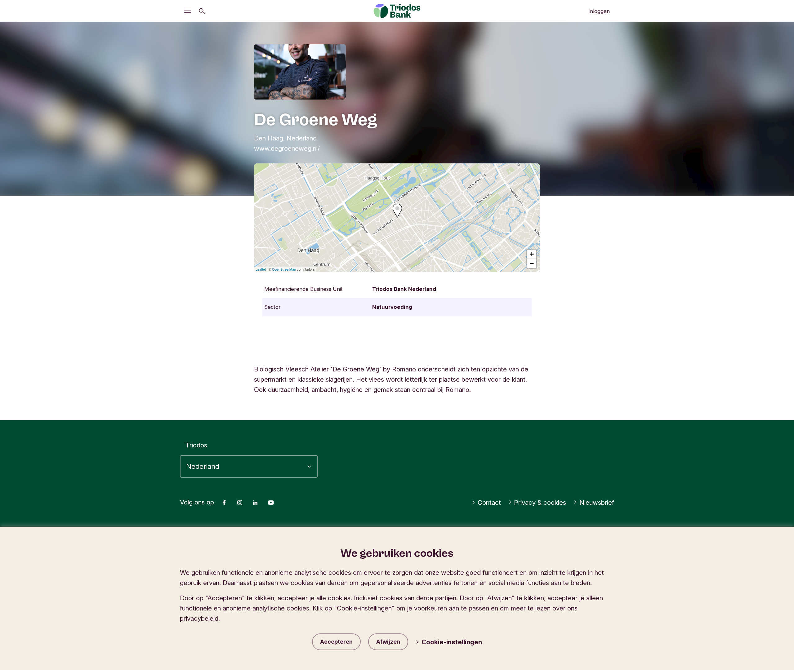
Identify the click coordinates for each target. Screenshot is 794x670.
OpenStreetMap (284, 269)
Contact (489, 502)
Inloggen (599, 11)
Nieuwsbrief (596, 502)
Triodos (196, 445)
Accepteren (336, 641)
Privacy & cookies (540, 502)
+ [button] (532, 254)
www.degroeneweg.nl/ (287, 148)
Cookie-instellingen (452, 642)
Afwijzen (388, 641)
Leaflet (261, 269)
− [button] (532, 263)
